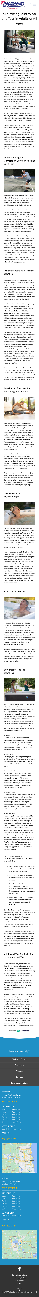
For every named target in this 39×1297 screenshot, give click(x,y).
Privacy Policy (20, 1278)
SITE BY (19, 1288)
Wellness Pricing (19, 1059)
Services (19, 1077)
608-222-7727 (9, 1225)
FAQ (20, 1283)
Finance (19, 1071)
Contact (20, 1281)
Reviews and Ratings (19, 1083)
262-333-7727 (9, 1139)
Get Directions (9, 1101)
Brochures (19, 1065)
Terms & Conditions (19, 1275)
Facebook (19, 1269)
